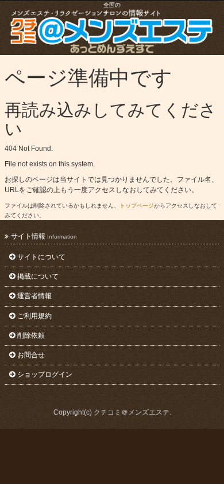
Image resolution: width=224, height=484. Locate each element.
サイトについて (41, 257)
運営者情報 (34, 296)
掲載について (38, 276)
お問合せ (31, 355)
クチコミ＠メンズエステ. (132, 412)
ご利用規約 (34, 316)
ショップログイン (44, 374)
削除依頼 (31, 335)
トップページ (136, 205)
